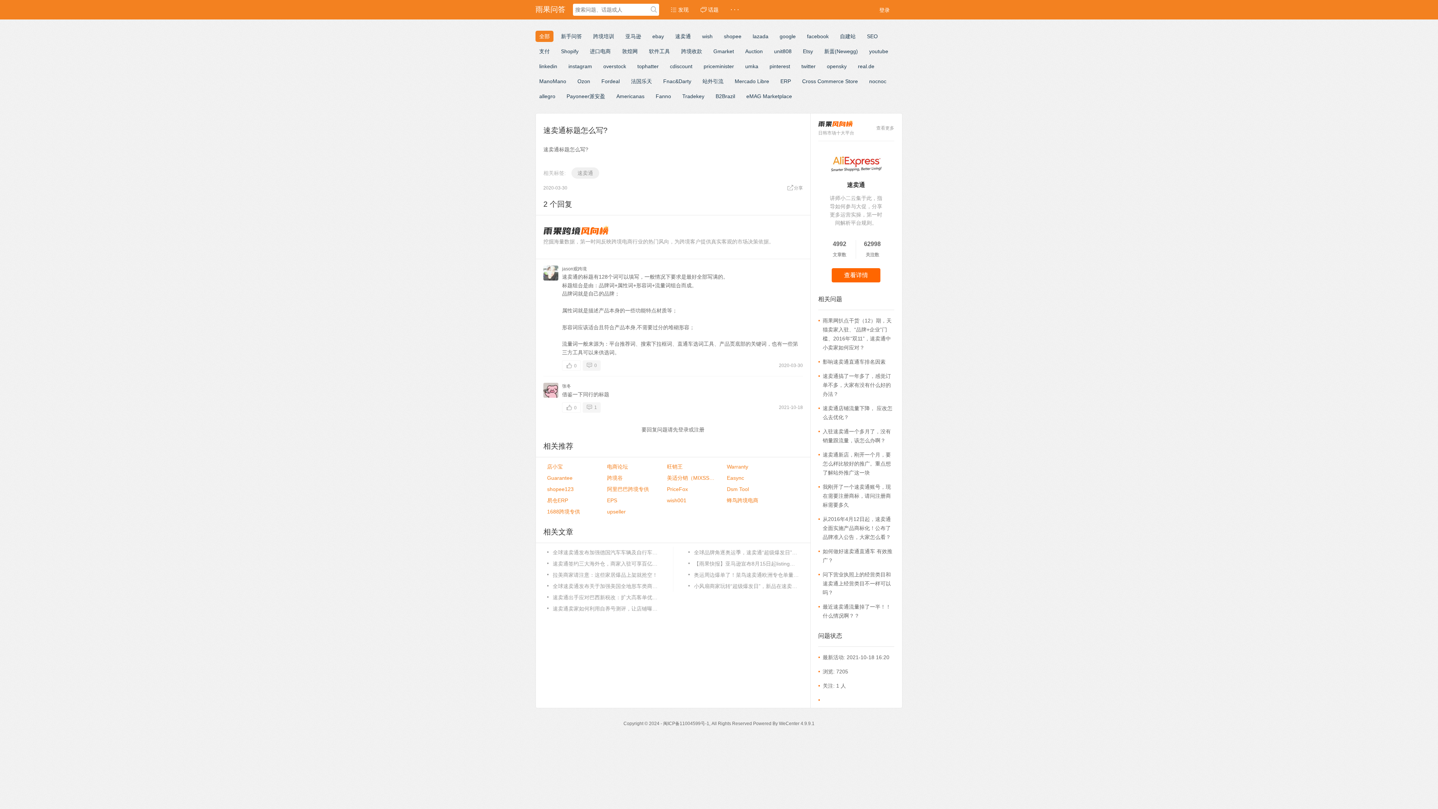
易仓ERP (557, 500)
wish (707, 36)
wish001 (676, 500)
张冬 (566, 386)
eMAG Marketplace (769, 96)
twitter (808, 66)
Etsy (808, 51)
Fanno (663, 96)
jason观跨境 (574, 269)
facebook (818, 36)
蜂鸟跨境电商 (742, 500)
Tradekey (693, 96)
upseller (616, 512)
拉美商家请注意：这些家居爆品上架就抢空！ (605, 575)
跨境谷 (615, 478)
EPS (612, 500)
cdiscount (681, 66)
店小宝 (555, 467)
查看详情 (856, 275)
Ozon (583, 81)
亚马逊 (633, 36)
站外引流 (713, 81)
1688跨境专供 (563, 512)
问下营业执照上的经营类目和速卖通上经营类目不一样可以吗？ (857, 584)
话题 (713, 10)
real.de (866, 66)
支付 (544, 51)
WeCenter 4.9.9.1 (796, 723)
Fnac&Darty (677, 81)
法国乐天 (641, 81)
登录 (884, 10)
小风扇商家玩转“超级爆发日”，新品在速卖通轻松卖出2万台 (746, 586)
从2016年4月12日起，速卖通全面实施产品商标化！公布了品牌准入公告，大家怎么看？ (857, 528)
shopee (732, 36)
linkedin (548, 66)
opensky (837, 66)
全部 (544, 36)
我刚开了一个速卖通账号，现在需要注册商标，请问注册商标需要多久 (857, 496)
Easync (735, 478)
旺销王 (675, 467)
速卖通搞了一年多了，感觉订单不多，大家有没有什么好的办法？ (857, 385)
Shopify (570, 51)
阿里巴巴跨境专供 (628, 489)
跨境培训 (603, 36)
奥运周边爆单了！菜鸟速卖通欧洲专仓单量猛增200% (746, 575)
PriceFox (677, 489)
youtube (878, 51)
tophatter (648, 66)
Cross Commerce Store (830, 81)
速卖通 (683, 36)
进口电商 (600, 51)
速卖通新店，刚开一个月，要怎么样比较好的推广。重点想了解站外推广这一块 (857, 464)
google (788, 36)
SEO (872, 36)
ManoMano (552, 81)
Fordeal (610, 81)
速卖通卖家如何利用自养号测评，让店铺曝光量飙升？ (605, 609)
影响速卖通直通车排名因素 (854, 362)
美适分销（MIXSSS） (691, 478)
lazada (760, 36)
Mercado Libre (752, 81)
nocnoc (877, 81)
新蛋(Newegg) (841, 51)
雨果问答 (550, 9)
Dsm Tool (738, 489)
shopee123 (560, 489)
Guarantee (560, 478)
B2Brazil (725, 96)
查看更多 (885, 128)
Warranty (737, 467)
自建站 (848, 36)
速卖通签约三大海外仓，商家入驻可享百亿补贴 (605, 564)
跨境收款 (691, 51)
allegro (547, 96)
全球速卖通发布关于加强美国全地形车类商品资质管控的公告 (605, 586)
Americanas (630, 96)
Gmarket (723, 51)
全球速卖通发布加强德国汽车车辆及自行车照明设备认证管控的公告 (605, 552)
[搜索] (653, 10)
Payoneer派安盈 (586, 96)
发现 (683, 10)
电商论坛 (617, 467)
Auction (754, 51)
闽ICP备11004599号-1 (686, 723)
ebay (658, 36)
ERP (785, 81)
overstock (614, 66)
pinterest (780, 66)
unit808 (783, 51)
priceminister (719, 66)
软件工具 (659, 51)
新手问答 (571, 36)
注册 (699, 430)
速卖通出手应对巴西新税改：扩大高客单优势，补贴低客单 (605, 597)
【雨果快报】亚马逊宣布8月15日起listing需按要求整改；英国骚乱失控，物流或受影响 (746, 564)
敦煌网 (630, 51)
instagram (580, 66)
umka (751, 66)
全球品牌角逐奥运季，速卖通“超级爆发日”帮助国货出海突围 (746, 552)
